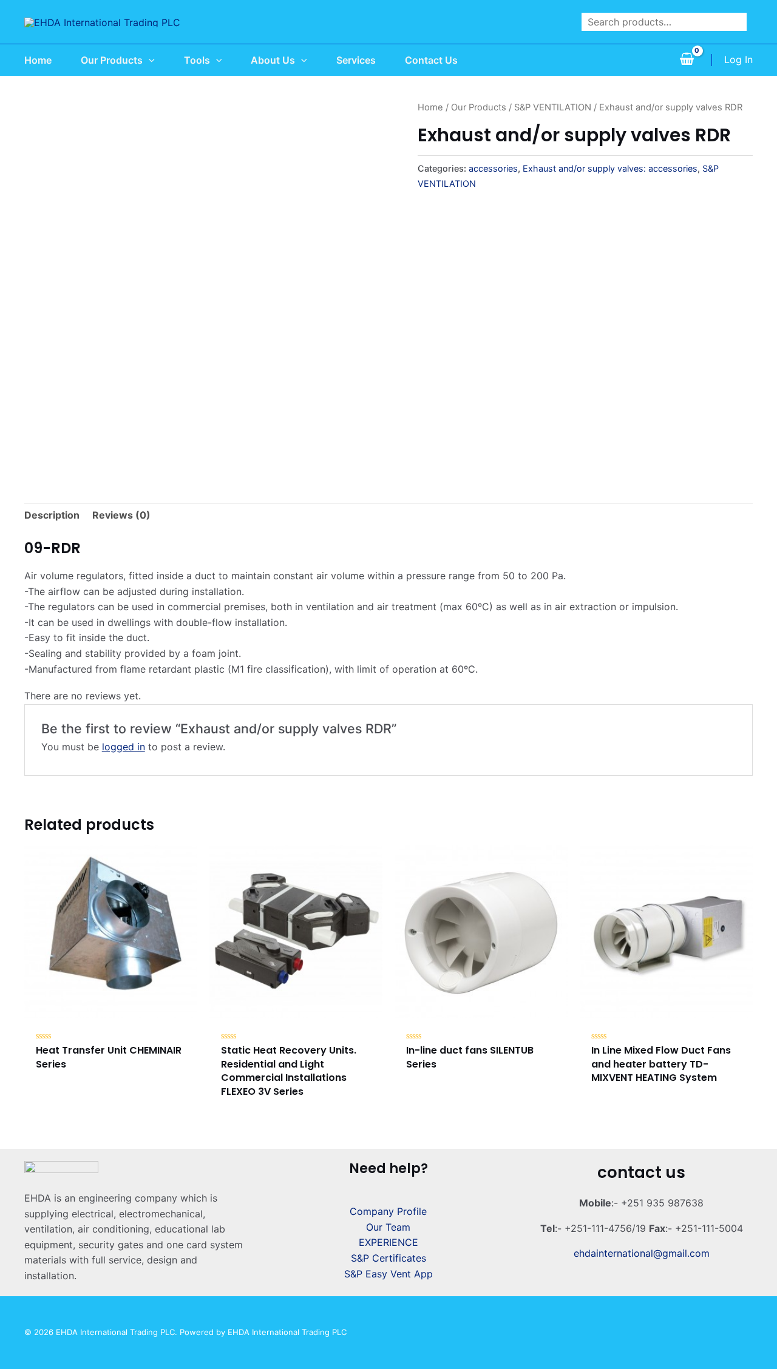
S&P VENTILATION (552, 107)
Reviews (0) (121, 515)
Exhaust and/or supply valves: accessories (610, 168)
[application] (149, 60)
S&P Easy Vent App (388, 1274)
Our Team (388, 1227)
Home (430, 107)
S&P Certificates (388, 1258)
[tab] (52, 515)
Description (52, 515)
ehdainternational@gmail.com (642, 1253)
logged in (123, 747)
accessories (493, 168)
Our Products (478, 107)
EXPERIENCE (388, 1242)
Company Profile (388, 1211)
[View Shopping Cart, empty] (686, 60)
